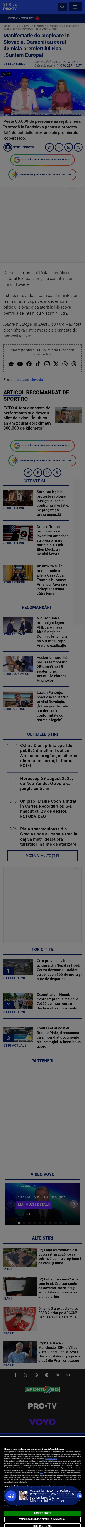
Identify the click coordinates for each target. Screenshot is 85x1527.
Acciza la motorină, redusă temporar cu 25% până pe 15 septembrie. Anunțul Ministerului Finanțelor (52, 1495)
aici (41, 1473)
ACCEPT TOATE (42, 1513)
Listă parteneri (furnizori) (13, 1506)
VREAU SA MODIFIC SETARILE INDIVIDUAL (42, 1519)
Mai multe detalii (51, 1459)
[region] (42, 1481)
